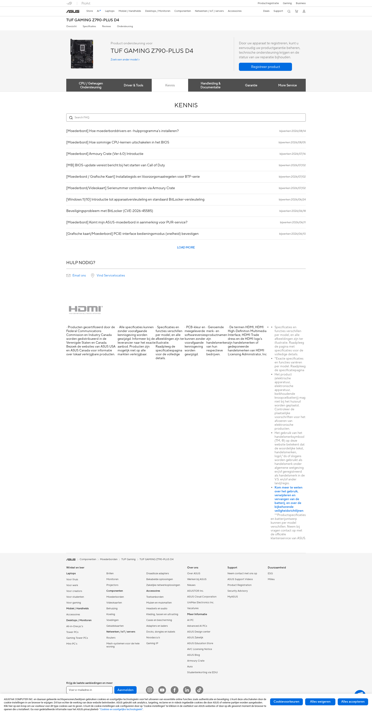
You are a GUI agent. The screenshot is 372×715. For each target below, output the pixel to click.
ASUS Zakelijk (195, 637)
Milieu (271, 579)
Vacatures (193, 608)
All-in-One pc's (74, 626)
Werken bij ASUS (197, 579)
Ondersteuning (125, 26)
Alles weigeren (320, 702)
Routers (110, 637)
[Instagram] (150, 690)
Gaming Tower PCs (77, 637)
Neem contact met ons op (242, 573)
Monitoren (112, 579)
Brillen (110, 573)
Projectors (112, 585)
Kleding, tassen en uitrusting (162, 614)
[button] (287, 3)
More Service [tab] (287, 85)
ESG (270, 573)
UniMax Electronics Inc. (200, 602)
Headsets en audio (156, 608)
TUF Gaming (128, 559)
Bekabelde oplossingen (159, 579)
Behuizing (112, 608)
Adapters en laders (157, 625)
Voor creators (74, 591)
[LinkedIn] (187, 690)
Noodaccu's (153, 637)
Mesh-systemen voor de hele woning (123, 645)
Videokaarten (114, 602)
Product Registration (239, 585)
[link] (72, 11)
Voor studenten (75, 596)
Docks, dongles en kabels (160, 631)
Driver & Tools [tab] (133, 85)
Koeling (110, 614)
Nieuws (191, 585)
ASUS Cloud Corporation (201, 596)
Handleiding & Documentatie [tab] (210, 85)
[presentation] (68, 275)
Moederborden (115, 596)
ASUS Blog (193, 655)
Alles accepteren (353, 702)
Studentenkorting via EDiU (202, 672)
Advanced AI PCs (197, 625)
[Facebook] (174, 690)
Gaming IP (152, 643)
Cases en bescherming (159, 620)
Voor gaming (73, 602)
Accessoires (73, 614)
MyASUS (232, 596)
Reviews (106, 26)
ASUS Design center (198, 631)
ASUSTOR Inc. (195, 590)
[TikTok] (199, 690)
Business (301, 3)
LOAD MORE (186, 247)
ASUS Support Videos (240, 579)
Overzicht (71, 26)
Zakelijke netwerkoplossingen (163, 585)
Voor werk (72, 585)
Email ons (79, 275)
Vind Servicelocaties (111, 275)
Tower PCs (72, 632)
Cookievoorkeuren (286, 702)
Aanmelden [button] (125, 690)
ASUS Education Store (200, 643)
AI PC (190, 620)
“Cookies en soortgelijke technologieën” (121, 709)
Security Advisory (237, 590)
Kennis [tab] (170, 85)
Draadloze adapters (157, 573)
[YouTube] (162, 690)
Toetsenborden (155, 596)
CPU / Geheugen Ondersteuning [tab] (91, 85)
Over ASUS (193, 573)
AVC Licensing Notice (199, 649)
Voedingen (112, 620)
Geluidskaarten (115, 625)
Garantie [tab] (251, 85)
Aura (190, 666)
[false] (265, 67)
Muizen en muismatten (159, 602)
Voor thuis (72, 579)
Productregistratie (268, 3)
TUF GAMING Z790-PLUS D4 (92, 20)
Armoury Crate (195, 660)
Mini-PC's (71, 643)
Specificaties (89, 26)
